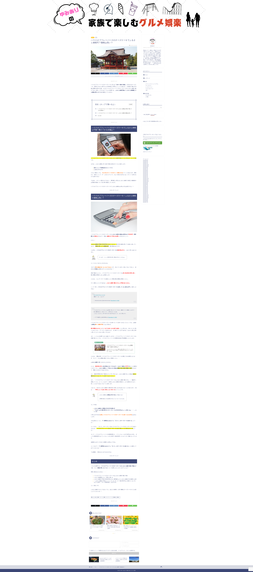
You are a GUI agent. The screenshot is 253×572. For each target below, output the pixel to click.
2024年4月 (145, 173)
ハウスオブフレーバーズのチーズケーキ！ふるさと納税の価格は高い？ (115, 113)
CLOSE (130, 104)
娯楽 (146, 81)
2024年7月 (145, 168)
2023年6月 (145, 186)
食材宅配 (147, 93)
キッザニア (148, 85)
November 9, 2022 (112, 317)
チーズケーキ (100, 497)
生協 (147, 96)
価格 (115, 497)
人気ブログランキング (147, 151)
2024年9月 (145, 167)
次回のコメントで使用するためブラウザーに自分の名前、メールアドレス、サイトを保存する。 (113, 550)
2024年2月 (145, 175)
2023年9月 (145, 182)
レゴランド (147, 78)
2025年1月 (145, 163)
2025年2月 (145, 161)
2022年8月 (145, 200)
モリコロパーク (149, 88)
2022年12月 (146, 195)
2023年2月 (145, 192)
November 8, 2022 (115, 300)
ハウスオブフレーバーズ (108, 497)
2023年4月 (145, 189)
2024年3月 (145, 174)
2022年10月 (146, 197)
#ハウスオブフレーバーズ (99, 295)
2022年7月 (145, 202)
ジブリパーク (149, 87)
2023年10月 (146, 181)
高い (119, 497)
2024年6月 (145, 170)
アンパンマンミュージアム (152, 83)
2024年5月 (145, 171)
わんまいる (148, 95)
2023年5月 (145, 188)
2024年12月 (146, 164)
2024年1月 (145, 177)
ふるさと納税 (94, 497)
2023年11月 (146, 179)
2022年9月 (145, 199)
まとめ (99, 115)
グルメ (93, 37)
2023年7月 (145, 185)
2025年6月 (145, 160)
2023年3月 (145, 190)
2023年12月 (146, 178)
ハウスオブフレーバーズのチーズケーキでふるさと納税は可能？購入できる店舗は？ (115, 109)
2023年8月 (145, 184)
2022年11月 (146, 196)
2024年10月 (146, 166)
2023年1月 (145, 193)
